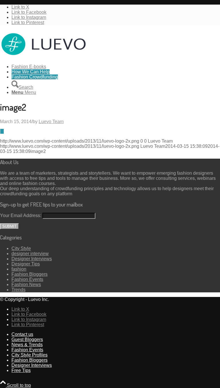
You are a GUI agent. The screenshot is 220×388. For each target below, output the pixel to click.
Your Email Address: (20, 215)
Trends (18, 289)
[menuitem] (115, 66)
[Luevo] (43, 56)
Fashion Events (27, 279)
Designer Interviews (31, 258)
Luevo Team (51, 121)
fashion (18, 269)
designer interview (30, 253)
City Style (21, 248)
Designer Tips (25, 263)
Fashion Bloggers (29, 274)
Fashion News (26, 284)
